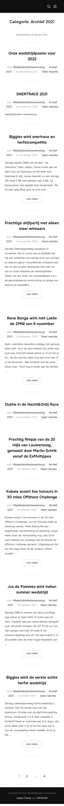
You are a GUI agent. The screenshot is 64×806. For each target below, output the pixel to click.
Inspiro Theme (24, 798)
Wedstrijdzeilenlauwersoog (29, 67)
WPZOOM (42, 798)
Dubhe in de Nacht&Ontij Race (32, 404)
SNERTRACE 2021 (32, 94)
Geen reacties (50, 71)
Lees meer (34, 199)
